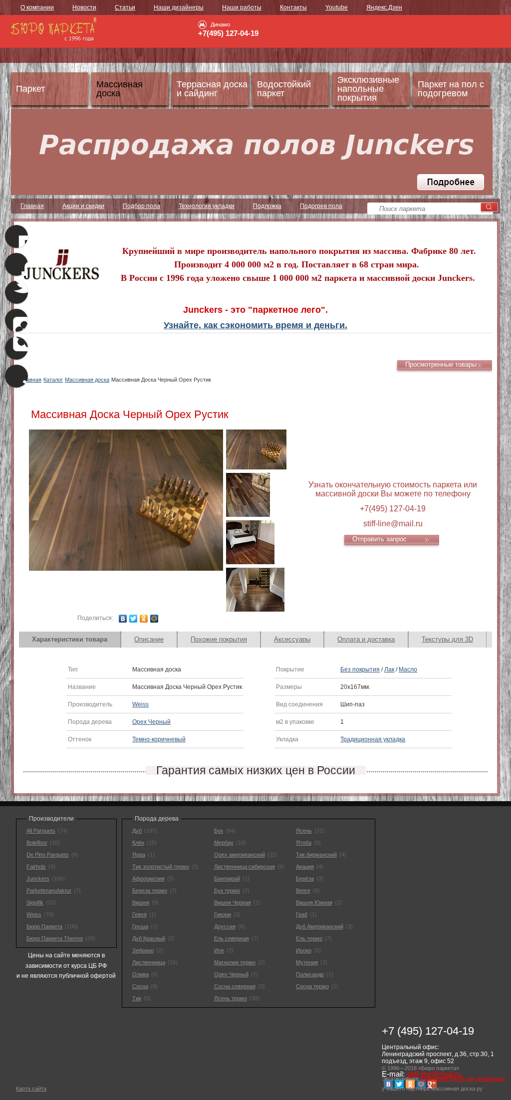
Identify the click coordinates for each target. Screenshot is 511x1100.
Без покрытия (360, 669)
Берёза (305, 878)
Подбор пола (141, 206)
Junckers (37, 878)
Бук (218, 831)
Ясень (304, 831)
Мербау (224, 843)
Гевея (139, 914)
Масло (408, 669)
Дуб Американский (319, 926)
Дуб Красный (148, 938)
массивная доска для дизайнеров (462, 1079)
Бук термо (227, 890)
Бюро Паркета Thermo (54, 938)
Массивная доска (87, 380)
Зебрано (143, 950)
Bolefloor (36, 843)
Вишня (140, 902)
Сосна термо (312, 986)
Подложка (267, 206)
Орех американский (239, 855)
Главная (32, 206)
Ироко (303, 950)
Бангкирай (227, 878)
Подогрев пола (321, 206)
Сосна (140, 986)
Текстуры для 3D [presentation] (447, 639)
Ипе (219, 950)
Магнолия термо (235, 962)
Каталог (53, 380)
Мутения (307, 962)
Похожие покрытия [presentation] (219, 639)
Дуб (137, 831)
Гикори (222, 914)
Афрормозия (148, 878)
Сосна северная (235, 986)
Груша (140, 926)
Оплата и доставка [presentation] (366, 639)
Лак (389, 669)
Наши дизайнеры (179, 7)
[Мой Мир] (154, 618)
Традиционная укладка (372, 739)
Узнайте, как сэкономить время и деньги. (255, 325)
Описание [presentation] (149, 639)
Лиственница (148, 962)
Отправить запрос (379, 539)
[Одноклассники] (144, 618)
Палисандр (310, 974)
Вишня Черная (232, 902)
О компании (37, 7)
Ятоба (303, 843)
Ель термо (309, 938)
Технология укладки (207, 206)
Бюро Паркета (44, 926)
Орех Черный (151, 721)
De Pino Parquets (47, 855)
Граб (301, 914)
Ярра (138, 855)
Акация (305, 867)
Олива (140, 974)
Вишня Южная (314, 902)
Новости (84, 7)
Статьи (125, 7)
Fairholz (36, 867)
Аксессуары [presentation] (292, 639)
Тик (136, 998)
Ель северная (231, 938)
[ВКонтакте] (123, 618)
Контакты (293, 7)
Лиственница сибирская (244, 867)
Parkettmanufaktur (48, 890)
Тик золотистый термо (160, 867)
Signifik (34, 902)
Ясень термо (230, 998)
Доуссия (225, 926)
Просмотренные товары (441, 364)
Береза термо (149, 890)
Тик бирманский (316, 855)
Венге (303, 890)
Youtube (336, 7)
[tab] (70, 640)
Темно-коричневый (159, 739)
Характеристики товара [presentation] (69, 639)
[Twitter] (133, 618)
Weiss (140, 704)
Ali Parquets (40, 831)
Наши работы (241, 7)
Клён (138, 843)
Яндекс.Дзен (384, 7)
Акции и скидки (83, 206)
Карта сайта (31, 1089)
